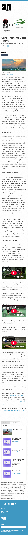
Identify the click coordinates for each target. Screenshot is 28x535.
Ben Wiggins (16, 441)
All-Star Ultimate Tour (9, 410)
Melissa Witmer (8, 43)
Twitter (5, 504)
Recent (5, 425)
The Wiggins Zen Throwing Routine (16, 439)
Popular (5, 422)
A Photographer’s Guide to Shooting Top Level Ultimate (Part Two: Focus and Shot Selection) (18, 462)
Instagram (8, 504)
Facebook (2, 504)
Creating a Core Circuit (17, 395)
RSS (16, 504)
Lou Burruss (17, 431)
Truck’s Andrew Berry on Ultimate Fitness (18, 449)
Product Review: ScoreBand (16, 471)
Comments (15, 422)
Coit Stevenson (17, 473)
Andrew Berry (16, 452)
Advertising (4, 511)
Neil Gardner (16, 466)
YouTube (12, 504)
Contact (4, 512)
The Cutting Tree (17, 429)
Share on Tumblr (14, 55)
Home (3, 508)
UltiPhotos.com (10, 74)
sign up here (21, 410)
